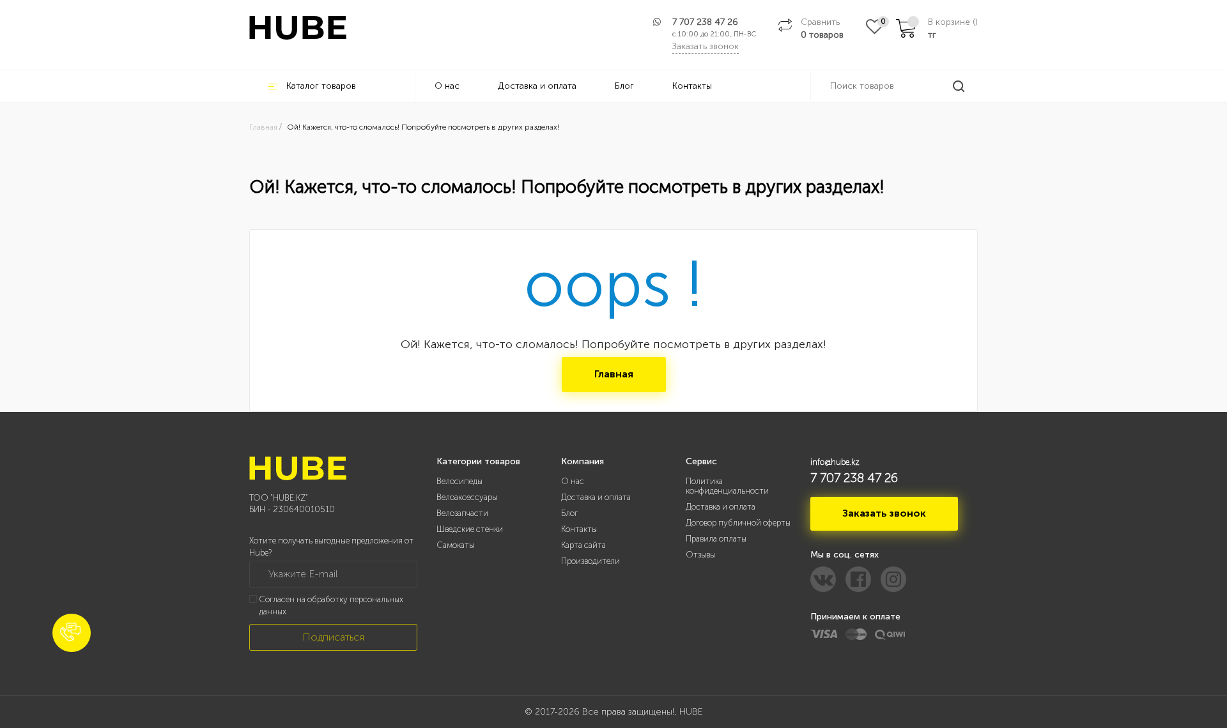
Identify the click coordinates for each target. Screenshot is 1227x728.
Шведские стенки (469, 529)
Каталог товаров (321, 85)
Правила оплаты (716, 538)
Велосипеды (459, 481)
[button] (71, 633)
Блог (624, 85)
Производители (590, 561)
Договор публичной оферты (738, 522)
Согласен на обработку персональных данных (331, 605)
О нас (447, 85)
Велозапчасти (462, 513)
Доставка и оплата (537, 85)
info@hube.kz (835, 462)
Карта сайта (583, 545)
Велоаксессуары (466, 497)
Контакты (692, 85)
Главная (613, 374)
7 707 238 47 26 (705, 22)
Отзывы (700, 554)
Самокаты (455, 545)
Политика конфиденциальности (727, 486)
